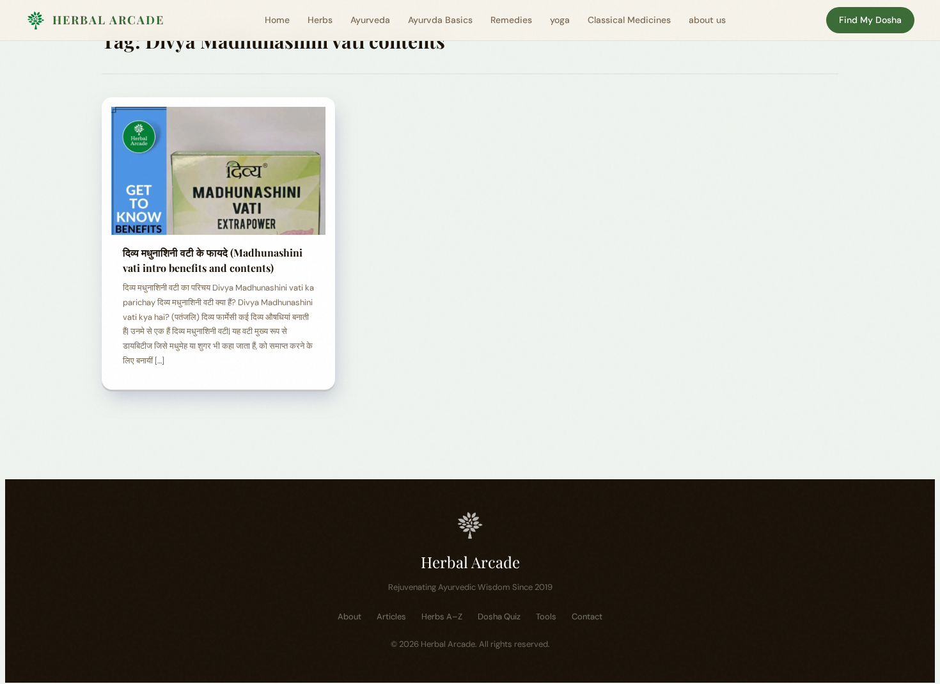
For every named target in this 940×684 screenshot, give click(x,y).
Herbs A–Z (441, 616)
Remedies (511, 20)
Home (277, 20)
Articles (391, 616)
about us (707, 20)
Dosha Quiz (499, 616)
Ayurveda (370, 20)
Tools (546, 616)
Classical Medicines (629, 20)
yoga (560, 20)
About (349, 616)
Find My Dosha (870, 20)
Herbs (320, 20)
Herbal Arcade (108, 20)
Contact (587, 616)
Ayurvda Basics (440, 20)
